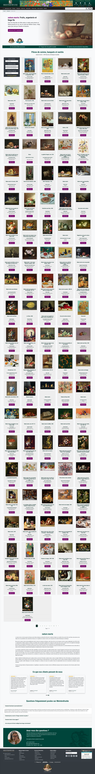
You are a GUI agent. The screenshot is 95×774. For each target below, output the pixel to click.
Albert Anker (65, 76)
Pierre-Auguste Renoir (47, 480)
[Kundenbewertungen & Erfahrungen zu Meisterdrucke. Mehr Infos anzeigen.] (86, 754)
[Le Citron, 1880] (29, 305)
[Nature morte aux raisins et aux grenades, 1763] (47, 333)
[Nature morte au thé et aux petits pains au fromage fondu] (47, 280)
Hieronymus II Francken (29, 507)
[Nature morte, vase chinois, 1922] (12, 388)
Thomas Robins (83, 157)
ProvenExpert (16, 690)
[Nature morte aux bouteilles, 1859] (83, 170)
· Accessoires (36, 758)
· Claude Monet (52, 753)
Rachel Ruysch (12, 319)
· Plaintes (20, 758)
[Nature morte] (65, 171)
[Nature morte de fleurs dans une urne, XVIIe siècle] (29, 442)
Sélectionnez (29, 81)
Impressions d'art (8, 8)
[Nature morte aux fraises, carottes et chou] (29, 199)
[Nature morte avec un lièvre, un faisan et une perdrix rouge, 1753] (11, 119)
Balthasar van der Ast (65, 453)
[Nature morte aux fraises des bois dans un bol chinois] (11, 442)
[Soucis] (65, 361)
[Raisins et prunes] (29, 388)
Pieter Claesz (83, 211)
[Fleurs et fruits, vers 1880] (30, 550)
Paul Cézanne (83, 103)
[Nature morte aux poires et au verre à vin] (83, 521)
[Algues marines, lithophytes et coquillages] (29, 361)
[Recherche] (86, 8)
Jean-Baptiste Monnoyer (29, 453)
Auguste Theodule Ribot (83, 265)
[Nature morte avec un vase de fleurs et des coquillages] (65, 441)
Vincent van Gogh (29, 76)
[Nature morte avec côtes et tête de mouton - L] (47, 521)
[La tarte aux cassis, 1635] (47, 575)
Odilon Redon (83, 346)
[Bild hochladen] (91, 8)
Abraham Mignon (47, 507)
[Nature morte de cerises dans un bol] (83, 575)
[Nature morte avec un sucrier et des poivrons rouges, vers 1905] (47, 466)
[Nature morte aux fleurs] (12, 307)
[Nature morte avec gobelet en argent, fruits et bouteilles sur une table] (47, 306)
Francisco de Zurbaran (47, 399)
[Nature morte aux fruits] (65, 413)
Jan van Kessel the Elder (65, 157)
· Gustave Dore (52, 758)
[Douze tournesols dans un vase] (47, 65)
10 (53, 625)
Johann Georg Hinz (47, 103)
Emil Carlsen (12, 399)
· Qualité (35, 755)
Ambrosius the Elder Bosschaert (12, 561)
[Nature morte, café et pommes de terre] (29, 523)
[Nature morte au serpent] (47, 442)
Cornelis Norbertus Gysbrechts (12, 507)
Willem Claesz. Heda (65, 103)
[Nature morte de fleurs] (47, 226)
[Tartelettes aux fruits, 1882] (47, 198)
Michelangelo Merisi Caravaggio (65, 238)
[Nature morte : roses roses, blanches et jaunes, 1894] (29, 253)
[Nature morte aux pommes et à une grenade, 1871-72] (29, 278)
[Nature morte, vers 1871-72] (29, 413)
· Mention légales (21, 753)
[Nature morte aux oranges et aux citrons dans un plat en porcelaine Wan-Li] (29, 225)
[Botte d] (47, 173)
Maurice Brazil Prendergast (65, 480)
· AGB (20, 754)
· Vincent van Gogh (53, 751)
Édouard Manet (65, 130)
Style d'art (23, 8)
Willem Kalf (65, 211)
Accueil (4, 11)
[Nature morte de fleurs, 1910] (30, 577)
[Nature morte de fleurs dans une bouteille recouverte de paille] (83, 442)
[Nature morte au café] (65, 63)
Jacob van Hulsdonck (29, 238)
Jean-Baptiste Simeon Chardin (47, 157)
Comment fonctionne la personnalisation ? (14, 705)
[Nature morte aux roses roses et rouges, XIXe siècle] (83, 119)
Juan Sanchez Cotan (65, 588)
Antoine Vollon (65, 319)
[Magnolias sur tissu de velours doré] (83, 224)
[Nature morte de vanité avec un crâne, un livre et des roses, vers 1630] (12, 143)
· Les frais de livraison (37, 754)
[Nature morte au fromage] (83, 360)
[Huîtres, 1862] (65, 118)
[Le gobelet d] (47, 144)
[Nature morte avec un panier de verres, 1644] (12, 198)
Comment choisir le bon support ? (12, 719)
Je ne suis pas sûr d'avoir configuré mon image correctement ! (18, 723)
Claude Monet (12, 103)
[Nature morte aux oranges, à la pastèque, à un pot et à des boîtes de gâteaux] (83, 280)
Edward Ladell (29, 399)
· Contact (20, 751)
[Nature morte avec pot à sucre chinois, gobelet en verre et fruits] (65, 199)
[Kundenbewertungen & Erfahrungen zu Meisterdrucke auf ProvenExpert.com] (19, 40)
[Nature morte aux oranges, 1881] (65, 494)
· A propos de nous (21, 759)
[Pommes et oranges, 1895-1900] (47, 548)
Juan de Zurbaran (83, 480)
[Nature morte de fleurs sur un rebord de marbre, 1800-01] (83, 65)
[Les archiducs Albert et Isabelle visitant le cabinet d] (29, 494)
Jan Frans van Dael (83, 76)
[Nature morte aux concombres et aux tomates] (65, 332)
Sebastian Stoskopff (12, 211)
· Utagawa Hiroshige (53, 757)
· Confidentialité (21, 755)
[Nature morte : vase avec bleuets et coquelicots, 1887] (30, 65)
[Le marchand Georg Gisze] (12, 469)
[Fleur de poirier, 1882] (29, 92)
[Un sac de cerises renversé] (65, 305)
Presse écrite (34, 8)
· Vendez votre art (37, 753)
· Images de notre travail (38, 757)
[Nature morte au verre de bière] (47, 91)
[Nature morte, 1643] (12, 521)
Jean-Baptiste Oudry (12, 130)
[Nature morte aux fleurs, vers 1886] (29, 334)
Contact (45, 8)
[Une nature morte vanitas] (83, 197)
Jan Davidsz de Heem (11, 157)
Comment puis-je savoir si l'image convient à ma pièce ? (16, 715)
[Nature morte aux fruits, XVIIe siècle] (12, 575)
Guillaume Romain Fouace (12, 184)
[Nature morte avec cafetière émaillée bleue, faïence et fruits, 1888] (65, 252)
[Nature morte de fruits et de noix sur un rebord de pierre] (47, 496)
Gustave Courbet (29, 292)
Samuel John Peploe (83, 534)
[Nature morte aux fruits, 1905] (83, 333)
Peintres (13, 8)
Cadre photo (28, 8)
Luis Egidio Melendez (83, 292)
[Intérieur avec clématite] (30, 119)
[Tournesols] (83, 307)
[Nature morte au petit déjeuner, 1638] (47, 119)
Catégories (18, 8)
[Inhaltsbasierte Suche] (89, 8)
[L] (12, 360)
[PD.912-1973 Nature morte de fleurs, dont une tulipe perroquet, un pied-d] (83, 146)
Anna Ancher (30, 130)
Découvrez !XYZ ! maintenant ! (15, 30)
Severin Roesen (11, 346)
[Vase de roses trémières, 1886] (29, 173)
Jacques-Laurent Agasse (65, 399)
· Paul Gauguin (52, 754)
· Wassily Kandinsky (53, 755)
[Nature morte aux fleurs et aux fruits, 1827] (12, 226)
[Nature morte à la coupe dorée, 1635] (65, 90)
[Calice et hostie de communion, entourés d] (83, 496)
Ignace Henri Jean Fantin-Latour (30, 103)
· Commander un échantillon (38, 759)
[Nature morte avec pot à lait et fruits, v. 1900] (83, 91)
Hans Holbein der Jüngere (12, 480)
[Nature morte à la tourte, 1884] (12, 171)
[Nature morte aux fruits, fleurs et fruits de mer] (83, 547)
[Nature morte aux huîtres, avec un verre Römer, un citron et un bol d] (12, 252)
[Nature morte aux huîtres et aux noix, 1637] (65, 547)
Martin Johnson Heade (83, 238)
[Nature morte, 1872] (12, 90)
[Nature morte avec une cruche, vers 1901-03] (83, 413)
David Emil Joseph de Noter (29, 211)
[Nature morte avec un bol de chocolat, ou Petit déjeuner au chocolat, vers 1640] (83, 467)
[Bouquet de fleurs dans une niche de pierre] (12, 550)
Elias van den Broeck (47, 453)
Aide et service (40, 8)
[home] (3, 8)
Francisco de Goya (47, 534)
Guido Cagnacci (83, 453)
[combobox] (71, 753)
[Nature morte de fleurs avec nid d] (11, 334)
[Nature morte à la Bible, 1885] (47, 414)
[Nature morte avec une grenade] (83, 252)
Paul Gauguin (12, 426)
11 (56, 625)
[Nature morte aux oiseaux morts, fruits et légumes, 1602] (65, 575)
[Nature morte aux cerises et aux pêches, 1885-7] (47, 252)
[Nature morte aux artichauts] (12, 278)
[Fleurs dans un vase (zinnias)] (65, 468)
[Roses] (29, 144)
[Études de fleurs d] (65, 387)
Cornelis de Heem (12, 588)
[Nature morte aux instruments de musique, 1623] (65, 520)
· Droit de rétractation (22, 757)
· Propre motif (36, 751)
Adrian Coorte (47, 184)
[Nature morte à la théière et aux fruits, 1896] (12, 413)
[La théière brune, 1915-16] (47, 361)
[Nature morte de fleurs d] (27, 604)
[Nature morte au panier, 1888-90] (65, 279)
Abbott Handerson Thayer (30, 157)
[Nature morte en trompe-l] (12, 496)
